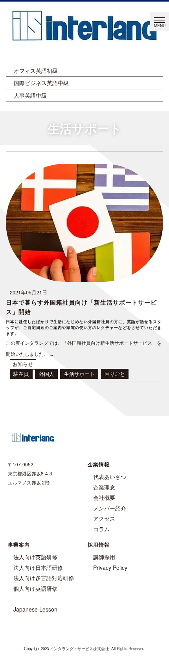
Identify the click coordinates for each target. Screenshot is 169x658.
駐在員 (21, 373)
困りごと (115, 373)
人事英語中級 (30, 95)
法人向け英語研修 (35, 557)
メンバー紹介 (109, 508)
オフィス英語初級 (36, 70)
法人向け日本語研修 (38, 567)
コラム (101, 529)
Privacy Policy (110, 567)
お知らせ (23, 364)
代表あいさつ (109, 477)
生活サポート (79, 373)
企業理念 (104, 487)
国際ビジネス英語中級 (41, 83)
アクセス (104, 518)
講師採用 (104, 557)
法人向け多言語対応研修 (43, 578)
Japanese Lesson (35, 609)
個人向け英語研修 (35, 588)
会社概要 (104, 497)
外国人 (46, 373)
